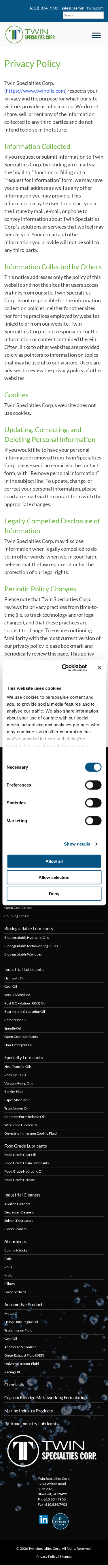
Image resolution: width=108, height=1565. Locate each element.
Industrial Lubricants (24, 969)
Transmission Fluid (18, 1330)
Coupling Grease (16, 916)
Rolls (8, 1267)
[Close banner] (99, 668)
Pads (8, 1258)
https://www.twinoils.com (35, 91)
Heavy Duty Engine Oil (21, 1322)
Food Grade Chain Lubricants (26, 1163)
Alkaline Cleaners (17, 1204)
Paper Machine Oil (18, 1100)
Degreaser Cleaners (19, 1212)
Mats (8, 1275)
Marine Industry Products (28, 1410)
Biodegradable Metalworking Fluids (31, 946)
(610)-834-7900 (43, 7)
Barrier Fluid (14, 1091)
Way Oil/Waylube (17, 995)
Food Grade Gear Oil (20, 1154)
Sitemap (66, 1556)
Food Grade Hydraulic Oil (23, 1171)
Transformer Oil (16, 1108)
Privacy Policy (46, 1556)
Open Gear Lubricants (21, 1036)
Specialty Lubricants (23, 1057)
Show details (77, 844)
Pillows (9, 1283)
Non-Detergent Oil (18, 1045)
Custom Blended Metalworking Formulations (46, 1397)
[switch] (93, 784)
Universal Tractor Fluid (21, 1363)
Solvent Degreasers (18, 1220)
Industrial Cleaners (22, 1194)
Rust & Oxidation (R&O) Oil (25, 1003)
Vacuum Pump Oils (18, 1083)
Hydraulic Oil (14, 978)
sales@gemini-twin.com (82, 7)
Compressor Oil (16, 1020)
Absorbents (15, 1241)
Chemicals (14, 1384)
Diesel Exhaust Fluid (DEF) (24, 1355)
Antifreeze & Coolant (20, 1347)
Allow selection (54, 877)
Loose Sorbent (15, 1292)
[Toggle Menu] (96, 35)
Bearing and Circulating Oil (24, 1011)
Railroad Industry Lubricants (31, 1423)
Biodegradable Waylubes (23, 954)
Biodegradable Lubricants (28, 928)
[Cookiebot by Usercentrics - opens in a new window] (64, 668)
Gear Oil (10, 986)
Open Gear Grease (18, 907)
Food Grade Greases (19, 1179)
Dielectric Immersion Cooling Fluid (30, 1133)
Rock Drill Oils (15, 1075)
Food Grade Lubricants (25, 1145)
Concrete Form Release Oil (24, 1116)
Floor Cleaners (15, 1229)
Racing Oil (12, 1372)
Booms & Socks (15, 1250)
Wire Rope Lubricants (20, 1125)
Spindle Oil (12, 1028)
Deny (54, 893)
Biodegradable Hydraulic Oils (26, 937)
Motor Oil (11, 1313)
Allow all (54, 861)
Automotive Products (24, 1304)
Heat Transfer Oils (17, 1066)
